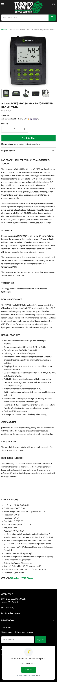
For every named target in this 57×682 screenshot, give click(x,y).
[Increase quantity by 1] (24, 129)
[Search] (52, 18)
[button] (6, 93)
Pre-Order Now (28, 138)
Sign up (40, 639)
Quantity (4, 123)
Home (4, 29)
